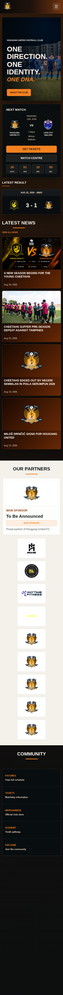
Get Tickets (31, 149)
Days (12, 172)
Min (37, 172)
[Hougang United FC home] (7, 6)
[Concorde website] (31, 730)
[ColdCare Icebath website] (31, 639)
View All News (10, 232)
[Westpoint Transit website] (31, 662)
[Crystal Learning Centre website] (31, 684)
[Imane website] (31, 548)
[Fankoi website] (31, 707)
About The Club (19, 92)
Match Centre (32, 158)
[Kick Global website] (31, 571)
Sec (50, 172)
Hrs (25, 172)
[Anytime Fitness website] (31, 594)
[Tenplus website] (31, 616)
